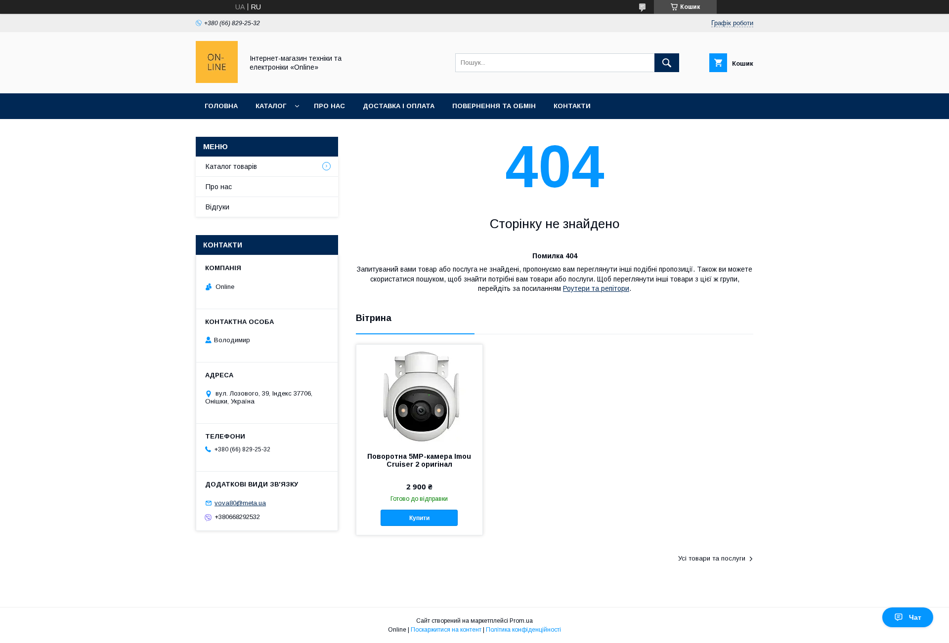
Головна (221, 106)
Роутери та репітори (596, 288)
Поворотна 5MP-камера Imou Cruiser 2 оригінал (419, 460)
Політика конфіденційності (523, 629)
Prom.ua (521, 620)
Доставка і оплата (398, 106)
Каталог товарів (231, 166)
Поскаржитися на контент (446, 629)
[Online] (217, 80)
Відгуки (217, 207)
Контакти (572, 106)
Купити (419, 518)
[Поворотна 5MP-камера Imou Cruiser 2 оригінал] (419, 394)
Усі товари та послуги (711, 558)
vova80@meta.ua (240, 503)
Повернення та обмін (494, 106)
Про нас (329, 106)
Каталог (271, 106)
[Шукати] (666, 62)
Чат (915, 617)
